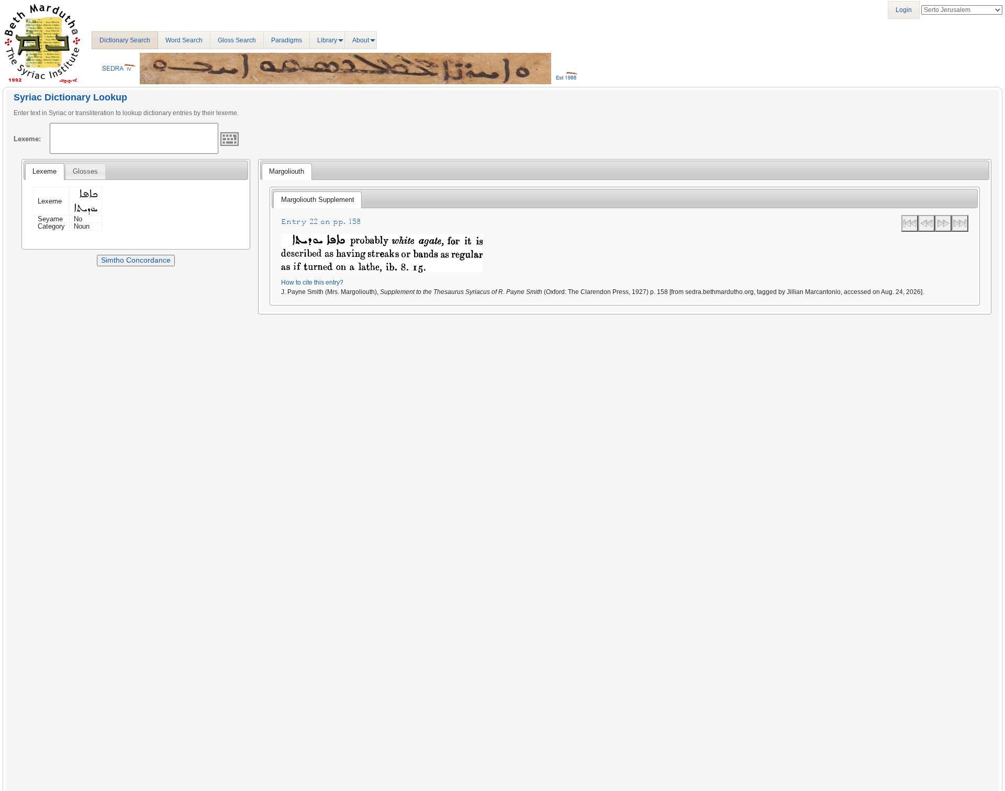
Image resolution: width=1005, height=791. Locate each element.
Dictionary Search (124, 40)
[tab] (44, 171)
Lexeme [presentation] (44, 171)
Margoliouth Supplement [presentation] (317, 200)
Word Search (184, 40)
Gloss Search (237, 40)
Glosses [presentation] (85, 171)
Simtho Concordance (136, 260)
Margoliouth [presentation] (286, 171)
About (360, 40)
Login (904, 10)
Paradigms (286, 40)
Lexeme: (27, 139)
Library (327, 40)
